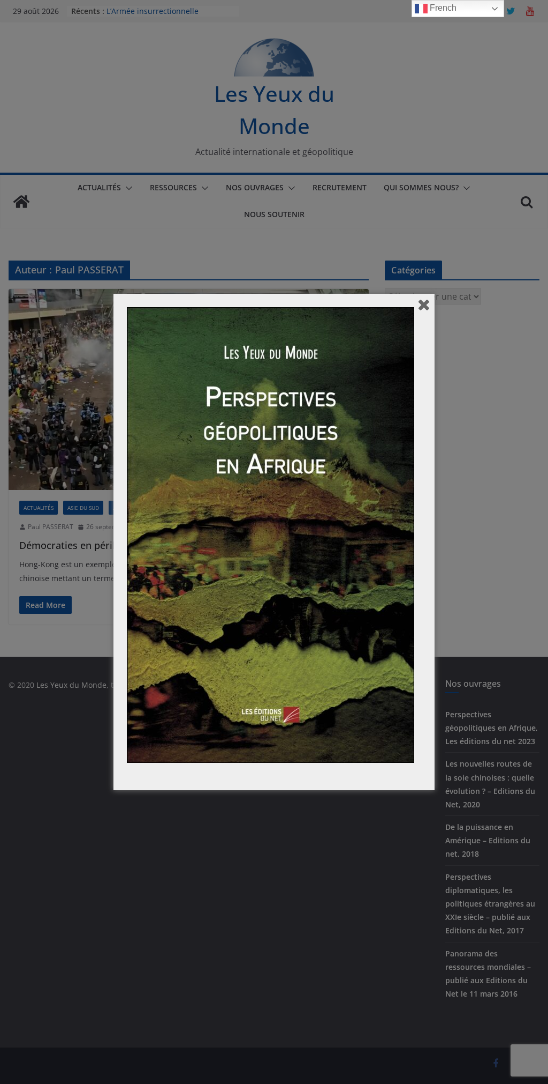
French (442, 7)
